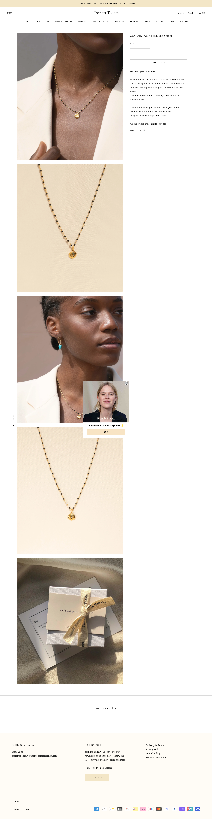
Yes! (106, 432)
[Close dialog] (126, 383)
